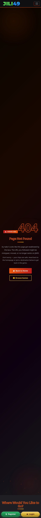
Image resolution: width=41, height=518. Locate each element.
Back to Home (22, 271)
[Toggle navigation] (37, 4)
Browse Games (22, 278)
